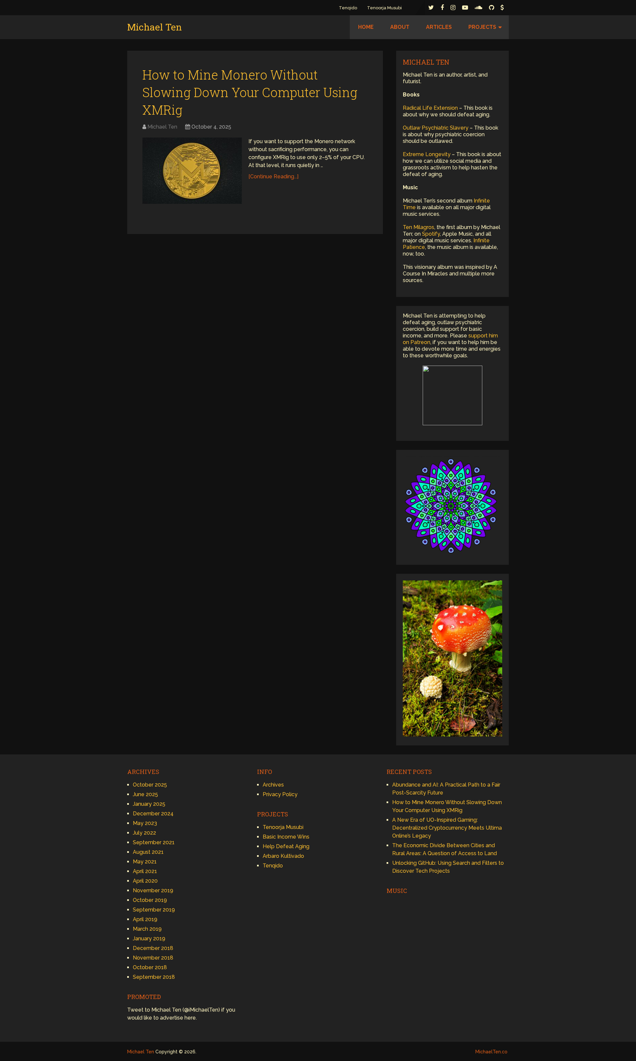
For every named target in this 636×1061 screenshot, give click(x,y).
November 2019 (153, 890)
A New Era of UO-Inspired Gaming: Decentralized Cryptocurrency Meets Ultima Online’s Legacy (447, 828)
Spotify (431, 234)
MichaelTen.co (491, 1051)
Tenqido (348, 7)
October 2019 (150, 900)
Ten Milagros (418, 227)
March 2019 (147, 929)
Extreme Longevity (426, 154)
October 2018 (150, 967)
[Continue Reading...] (273, 176)
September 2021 (154, 842)
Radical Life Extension (430, 108)
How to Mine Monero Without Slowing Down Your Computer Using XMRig (249, 92)
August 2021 (148, 852)
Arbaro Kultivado (283, 856)
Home (366, 27)
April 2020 (145, 881)
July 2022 (144, 833)
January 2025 (149, 804)
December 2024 (153, 813)
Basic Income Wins (286, 837)
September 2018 (154, 977)
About (399, 27)
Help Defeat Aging (286, 846)
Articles (439, 27)
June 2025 (145, 794)
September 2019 (154, 910)
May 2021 (145, 861)
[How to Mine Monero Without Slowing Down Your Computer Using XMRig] (192, 171)
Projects (482, 27)
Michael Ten (154, 27)
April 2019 (145, 919)
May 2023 (145, 823)
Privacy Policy (280, 794)
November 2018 (153, 958)
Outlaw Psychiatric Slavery (435, 128)
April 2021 (145, 871)
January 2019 (149, 938)
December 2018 (153, 948)
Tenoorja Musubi (384, 7)
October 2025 (150, 785)
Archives (273, 785)
